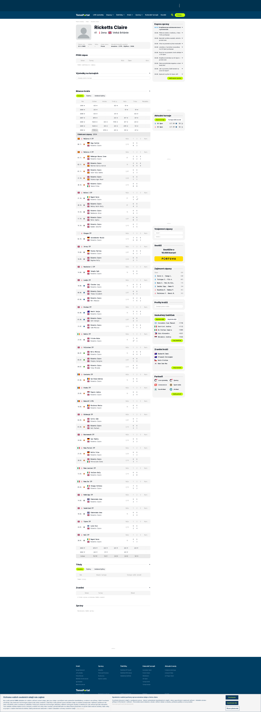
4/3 (95, 105)
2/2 (95, 109)
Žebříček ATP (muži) (125, 670)
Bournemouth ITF (89, 434)
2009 (81, 109)
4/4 (95, 552)
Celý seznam (177, 367)
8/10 (94, 118)
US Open (145, 678)
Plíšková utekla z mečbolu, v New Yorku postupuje (169, 34)
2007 (81, 118)
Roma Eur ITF (88, 481)
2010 (81, 105)
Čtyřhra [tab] (88, 96)
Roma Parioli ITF (89, 448)
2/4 (135, 122)
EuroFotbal (162, 389)
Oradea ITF (87, 388)
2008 (81, 114)
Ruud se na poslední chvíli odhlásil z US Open (170, 53)
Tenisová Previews (103, 673)
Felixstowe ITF (89, 347)
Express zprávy (102, 678)
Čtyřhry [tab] (88, 569)
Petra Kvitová (79, 676)
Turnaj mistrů (146, 681)
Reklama (145, 693)
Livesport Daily (169, 673)
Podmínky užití (80, 693)
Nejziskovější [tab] (160, 319)
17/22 (94, 130)
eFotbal (176, 389)
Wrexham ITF (87, 307)
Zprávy (138, 15)
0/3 (95, 114)
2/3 (115, 548)
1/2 (136, 126)
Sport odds (177, 385)
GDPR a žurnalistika (125, 693)
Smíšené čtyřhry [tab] (100, 96)
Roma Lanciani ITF (90, 468)
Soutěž (163, 15)
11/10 (114, 122)
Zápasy (109, 15)
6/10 (104, 130)
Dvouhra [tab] (80, 96)
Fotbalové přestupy (170, 670)
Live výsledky (163, 380)
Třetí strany (80, 708)
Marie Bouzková (80, 684)
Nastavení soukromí (103, 693)
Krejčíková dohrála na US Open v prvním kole (169, 59)
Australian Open (147, 670)
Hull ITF (86, 535)
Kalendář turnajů (151, 15)
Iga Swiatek (79, 681)
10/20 (94, 126)
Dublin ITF (87, 334)
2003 (81, 548)
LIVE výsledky (98, 15)
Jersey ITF (87, 246)
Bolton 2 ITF (88, 193)
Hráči (129, 15)
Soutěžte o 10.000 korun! (169, 251)
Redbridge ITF (88, 495)
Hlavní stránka (80, 21)
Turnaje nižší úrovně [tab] (174, 120)
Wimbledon (146, 676)
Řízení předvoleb (232, 708)
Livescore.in (162, 385)
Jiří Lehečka (79, 673)
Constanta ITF (88, 374)
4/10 (125, 126)
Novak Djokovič (80, 670)
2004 (81, 130)
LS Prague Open (169, 676)
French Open (146, 673)
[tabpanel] (113, 328)
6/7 (125, 118)
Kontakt (167, 693)
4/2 (115, 130)
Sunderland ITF (89, 508)
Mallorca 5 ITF (89, 139)
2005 (81, 126)
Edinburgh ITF (88, 414)
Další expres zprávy (175, 78)
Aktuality (100, 670)
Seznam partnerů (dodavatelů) (122, 704)
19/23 (94, 122)
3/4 (105, 126)
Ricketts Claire (95, 21)
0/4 (105, 548)
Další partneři (177, 394)
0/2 (135, 114)
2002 (81, 552)
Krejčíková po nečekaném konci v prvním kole (170, 28)
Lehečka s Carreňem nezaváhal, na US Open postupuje (169, 48)
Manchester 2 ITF (89, 267)
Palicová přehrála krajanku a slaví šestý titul (170, 64)
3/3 (125, 552)
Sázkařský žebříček (125, 676)
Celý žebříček (177, 340)
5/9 (125, 130)
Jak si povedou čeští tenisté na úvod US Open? (169, 70)
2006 (81, 122)
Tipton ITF (87, 521)
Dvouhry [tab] (80, 569)
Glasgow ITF (87, 233)
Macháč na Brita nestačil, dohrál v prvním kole (170, 39)
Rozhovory (101, 676)
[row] (113, 106)
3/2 (115, 105)
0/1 (115, 114)
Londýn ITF (87, 280)
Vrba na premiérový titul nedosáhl (170, 43)
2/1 (136, 130)
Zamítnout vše (232, 703)
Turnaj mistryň (146, 684)
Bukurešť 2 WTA (89, 401)
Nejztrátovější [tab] (172, 319)
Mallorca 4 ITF (89, 152)
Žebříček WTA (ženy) (126, 673)
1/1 (125, 105)
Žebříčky (119, 15)
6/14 (94, 548)
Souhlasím (232, 697)
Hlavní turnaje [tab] (160, 120)
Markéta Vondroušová (82, 678)
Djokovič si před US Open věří (168, 74)
